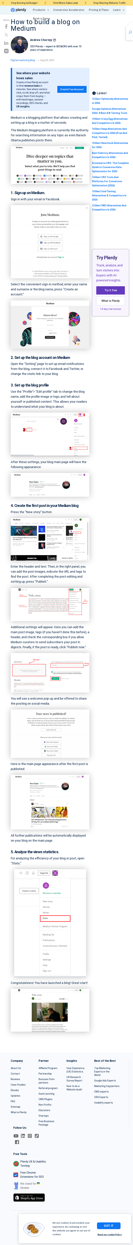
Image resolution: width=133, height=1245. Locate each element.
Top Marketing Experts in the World (102, 1071)
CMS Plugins (45, 1099)
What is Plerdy (110, 300)
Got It (108, 1225)
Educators (44, 1110)
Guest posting (46, 1093)
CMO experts (101, 1091)
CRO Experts (101, 1097)
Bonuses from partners (47, 1081)
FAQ (13, 1101)
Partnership (45, 1073)
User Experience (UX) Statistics (75, 1070)
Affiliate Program (48, 1068)
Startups (44, 1115)
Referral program (48, 1088)
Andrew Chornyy (41, 40)
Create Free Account (72, 89)
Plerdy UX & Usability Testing (33, 1163)
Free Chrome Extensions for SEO (32, 1174)
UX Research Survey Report (74, 1079)
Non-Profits (45, 1104)
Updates (15, 1095)
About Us (16, 1068)
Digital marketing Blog (23, 60)
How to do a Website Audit (74, 1088)
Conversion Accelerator (69, 10)
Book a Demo (41, 18)
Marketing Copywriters (106, 1086)
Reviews (15, 1079)
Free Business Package (46, 1123)
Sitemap (15, 1106)
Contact (15, 1073)
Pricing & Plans (99, 10)
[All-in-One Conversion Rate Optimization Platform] (18, 10)
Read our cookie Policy (109, 1234)
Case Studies (18, 1084)
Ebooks (15, 1090)
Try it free (110, 290)
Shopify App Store (31, 1197)
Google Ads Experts (105, 1080)
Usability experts (103, 1102)
